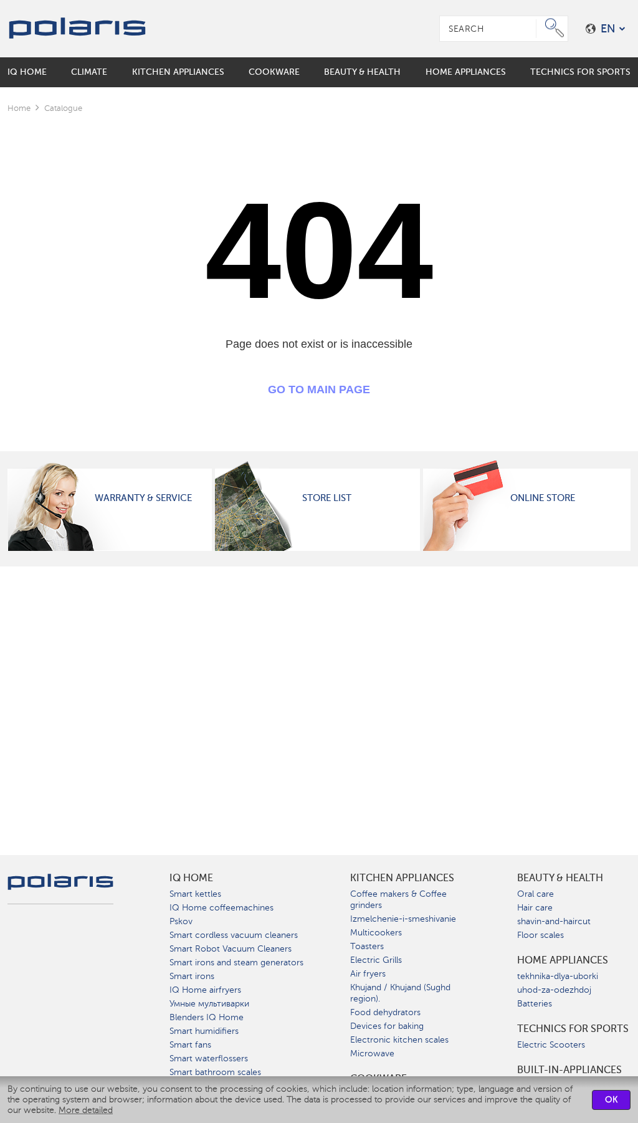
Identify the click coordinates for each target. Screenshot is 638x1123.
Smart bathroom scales (215, 1072)
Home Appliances (562, 960)
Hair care (535, 907)
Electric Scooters (551, 1044)
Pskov (181, 921)
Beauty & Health (560, 878)
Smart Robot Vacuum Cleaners (230, 949)
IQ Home (191, 878)
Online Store (542, 498)
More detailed (86, 1110)
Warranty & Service (143, 498)
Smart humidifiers (204, 1031)
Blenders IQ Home (206, 1017)
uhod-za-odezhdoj (554, 990)
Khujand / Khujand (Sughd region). (400, 993)
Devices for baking (387, 1026)
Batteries (534, 1003)
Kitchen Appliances (402, 878)
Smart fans (190, 1044)
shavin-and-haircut (554, 921)
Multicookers (376, 932)
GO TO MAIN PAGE (319, 389)
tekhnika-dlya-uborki (557, 976)
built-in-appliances (569, 1070)
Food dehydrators (385, 1012)
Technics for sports (573, 1029)
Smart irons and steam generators (236, 962)
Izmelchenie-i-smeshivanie (403, 919)
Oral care (535, 894)
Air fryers (368, 973)
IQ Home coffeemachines (221, 907)
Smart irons (191, 976)
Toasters (367, 946)
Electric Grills (376, 960)
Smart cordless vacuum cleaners (233, 935)
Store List (326, 498)
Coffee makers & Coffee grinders (398, 899)
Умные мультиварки (209, 1003)
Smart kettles (195, 894)
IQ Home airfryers (205, 990)
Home (19, 108)
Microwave (372, 1053)
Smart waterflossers (208, 1058)
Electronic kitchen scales (399, 1040)
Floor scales (540, 935)
